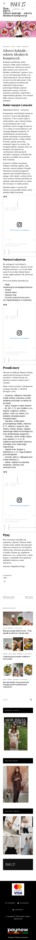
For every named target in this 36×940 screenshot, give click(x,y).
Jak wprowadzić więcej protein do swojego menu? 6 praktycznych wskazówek (16, 684)
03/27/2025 (18, 628)
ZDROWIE (24, 46)
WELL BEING (12, 653)
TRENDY (18, 46)
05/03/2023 (24, 679)
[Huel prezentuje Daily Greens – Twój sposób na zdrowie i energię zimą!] (18, 618)
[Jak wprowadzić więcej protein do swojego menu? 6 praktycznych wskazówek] (18, 670)
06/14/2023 (28, 653)
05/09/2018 (6, 46)
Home (6, 8)
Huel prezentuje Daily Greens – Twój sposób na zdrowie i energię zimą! (17, 632)
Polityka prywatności (21, 937)
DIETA (6, 11)
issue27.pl (8, 575)
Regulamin (11, 937)
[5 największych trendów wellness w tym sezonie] (18, 644)
